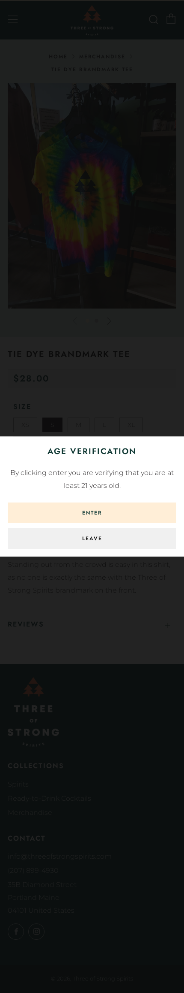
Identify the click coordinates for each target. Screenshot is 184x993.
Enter (92, 513)
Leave (92, 538)
